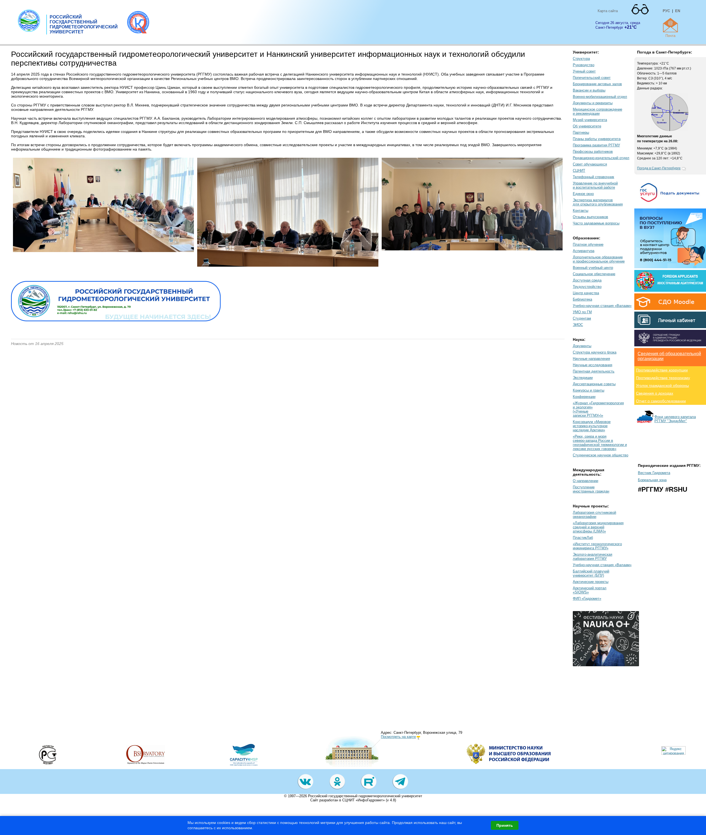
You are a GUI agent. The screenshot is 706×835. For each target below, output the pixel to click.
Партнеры (581, 132)
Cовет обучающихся (590, 164)
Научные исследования (592, 365)
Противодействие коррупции (662, 370)
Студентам (582, 318)
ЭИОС (578, 325)
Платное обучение (588, 244)
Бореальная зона (652, 480)
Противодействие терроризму (663, 378)
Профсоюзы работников (593, 151)
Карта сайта (608, 11)
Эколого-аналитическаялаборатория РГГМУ (592, 556)
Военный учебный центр (593, 268)
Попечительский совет (592, 78)
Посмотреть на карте (398, 737)
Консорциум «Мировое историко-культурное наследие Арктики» (592, 426)
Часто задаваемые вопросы (596, 223)
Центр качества (586, 293)
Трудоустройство (587, 287)
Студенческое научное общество (600, 455)
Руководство (583, 65)
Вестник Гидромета (654, 473)
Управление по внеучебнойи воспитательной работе (595, 185)
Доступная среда (587, 280)
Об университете (587, 126)
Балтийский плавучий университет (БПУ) (591, 573)
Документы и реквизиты (593, 103)
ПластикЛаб (583, 538)
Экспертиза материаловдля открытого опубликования (598, 202)
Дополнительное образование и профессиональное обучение (599, 259)
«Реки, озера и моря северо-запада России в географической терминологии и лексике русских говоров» (600, 442)
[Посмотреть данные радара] (669, 130)
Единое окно (583, 194)
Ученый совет (584, 71)
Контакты (580, 210)
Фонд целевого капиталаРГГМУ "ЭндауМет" (675, 419)
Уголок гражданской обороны (662, 385)
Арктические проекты (590, 582)
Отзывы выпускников (590, 217)
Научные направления (591, 359)
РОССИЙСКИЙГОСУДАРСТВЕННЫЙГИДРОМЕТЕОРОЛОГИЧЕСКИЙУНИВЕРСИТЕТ (84, 24)
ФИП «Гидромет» (587, 598)
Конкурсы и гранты (588, 390)
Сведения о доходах (654, 393)
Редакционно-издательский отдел (601, 158)
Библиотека (582, 299)
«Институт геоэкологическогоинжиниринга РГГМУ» (597, 546)
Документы (582, 346)
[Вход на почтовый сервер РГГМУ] (670, 25)
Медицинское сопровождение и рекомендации (597, 111)
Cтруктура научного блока (594, 352)
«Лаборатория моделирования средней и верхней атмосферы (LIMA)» (598, 527)
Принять (504, 825)
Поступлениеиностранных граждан (591, 489)
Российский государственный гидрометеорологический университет (365, 796)
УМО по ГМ (582, 312)
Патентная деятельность (593, 371)
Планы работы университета (597, 139)
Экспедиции (583, 378)
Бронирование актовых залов (597, 84)
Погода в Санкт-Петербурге (659, 168)
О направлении (585, 481)
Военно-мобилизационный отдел (600, 97)
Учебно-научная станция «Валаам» (602, 306)
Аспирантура (583, 251)
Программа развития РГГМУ (596, 145)
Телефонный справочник (593, 177)
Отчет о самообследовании (661, 401)
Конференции (584, 397)
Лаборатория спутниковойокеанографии (594, 514)
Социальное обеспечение (594, 274)
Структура (581, 59)
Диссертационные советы (594, 384)
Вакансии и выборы (589, 90)
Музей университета (590, 120)
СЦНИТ (579, 170)
